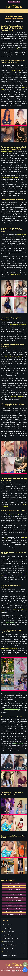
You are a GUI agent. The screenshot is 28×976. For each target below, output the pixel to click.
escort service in (8, 709)
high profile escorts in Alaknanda (14, 897)
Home (6, 21)
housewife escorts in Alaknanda (14, 914)
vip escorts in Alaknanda (14, 900)
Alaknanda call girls (14, 889)
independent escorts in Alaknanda (14, 908)
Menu (3, 11)
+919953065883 (15, 2)
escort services (10, 622)
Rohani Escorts (7, 928)
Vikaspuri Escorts (8, 942)
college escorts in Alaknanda (14, 911)
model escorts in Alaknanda (14, 894)
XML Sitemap (18, 967)
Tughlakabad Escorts (9, 945)
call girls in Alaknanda (14, 886)
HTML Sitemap (10, 967)
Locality (11, 21)
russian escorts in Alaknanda (14, 892)
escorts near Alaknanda (14, 903)
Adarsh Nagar (16, 709)
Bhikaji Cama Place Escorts (11, 938)
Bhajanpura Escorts (8, 932)
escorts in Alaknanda (14, 883)
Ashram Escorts (7, 935)
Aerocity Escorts (8, 952)
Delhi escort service (17, 743)
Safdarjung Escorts (8, 948)
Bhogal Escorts (7, 925)
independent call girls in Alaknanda (14, 906)
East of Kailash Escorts (9, 955)
